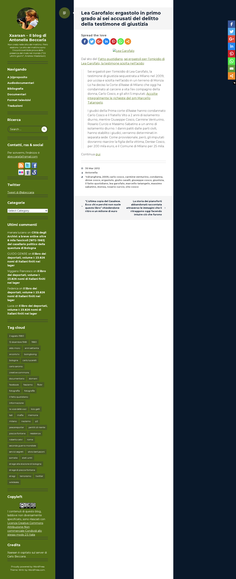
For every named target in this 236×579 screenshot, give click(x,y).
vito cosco (132, 186)
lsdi (11, 415)
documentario (16, 378)
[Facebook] (84, 41)
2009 (105, 176)
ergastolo (107, 180)
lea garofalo (117, 183)
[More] (128, 41)
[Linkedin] (106, 41)
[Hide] (234, 82)
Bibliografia (15, 88)
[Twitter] (92, 41)
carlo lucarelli (30, 360)
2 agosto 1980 (16, 335)
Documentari (16, 94)
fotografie (29, 390)
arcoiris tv (14, 354)
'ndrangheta (93, 176)
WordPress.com (36, 569)
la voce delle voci (17, 409)
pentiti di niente (37, 427)
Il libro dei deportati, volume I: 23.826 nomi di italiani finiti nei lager (27, 309)
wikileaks (14, 482)
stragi (12, 476)
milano (13, 421)
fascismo (28, 384)
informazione (16, 403)
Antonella (91, 172)
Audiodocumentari (20, 83)
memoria (33, 415)
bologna (13, 360)
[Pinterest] (113, 41)
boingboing (30, 354)
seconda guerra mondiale (22, 445)
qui (98, 154)
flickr (39, 384)
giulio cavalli (123, 180)
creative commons (19, 372)
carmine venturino (137, 176)
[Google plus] (99, 41)
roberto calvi (15, 439)
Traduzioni (14, 105)
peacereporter (16, 427)
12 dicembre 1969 (18, 342)
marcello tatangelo (138, 183)
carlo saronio (16, 366)
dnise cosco (92, 180)
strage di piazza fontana (22, 470)
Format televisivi (19, 100)
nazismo (26, 421)
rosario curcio (116, 186)
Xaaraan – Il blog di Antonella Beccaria (27, 37)
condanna (156, 176)
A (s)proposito (17, 77)
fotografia (14, 390)
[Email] (231, 68)
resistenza (35, 433)
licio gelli (35, 409)
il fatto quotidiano (18, 396)
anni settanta (32, 348)
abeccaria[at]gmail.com (22, 156)
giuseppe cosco (142, 180)
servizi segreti (16, 451)
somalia (13, 457)
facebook (14, 384)
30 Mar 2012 (92, 168)
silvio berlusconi (36, 451)
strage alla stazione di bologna (25, 463)
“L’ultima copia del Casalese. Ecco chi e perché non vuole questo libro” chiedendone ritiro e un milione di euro (103, 206)
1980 (34, 342)
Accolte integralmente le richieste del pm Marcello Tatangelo (123, 98)
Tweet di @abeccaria (20, 192)
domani (33, 378)
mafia (20, 415)
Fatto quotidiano (110, 59)
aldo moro (14, 348)
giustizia (158, 180)
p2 (36, 421)
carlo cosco (117, 176)
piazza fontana (17, 433)
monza (101, 186)
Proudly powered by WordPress (27, 566)
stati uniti (27, 457)
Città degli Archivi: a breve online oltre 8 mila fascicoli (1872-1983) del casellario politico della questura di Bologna (26, 240)
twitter (39, 476)
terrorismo (25, 476)
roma (30, 439)
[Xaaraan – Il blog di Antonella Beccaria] (27, 18)
